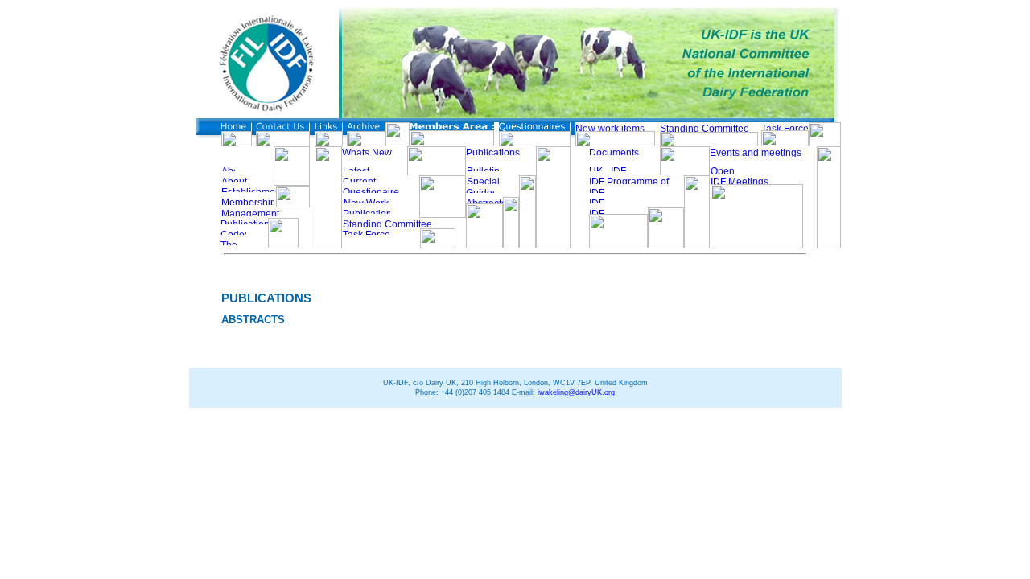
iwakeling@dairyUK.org (576, 392)
